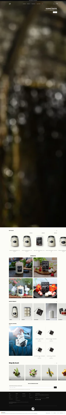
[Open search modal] (53, 4)
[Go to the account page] (55, 4)
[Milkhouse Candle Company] (10, 4)
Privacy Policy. (35, 413)
